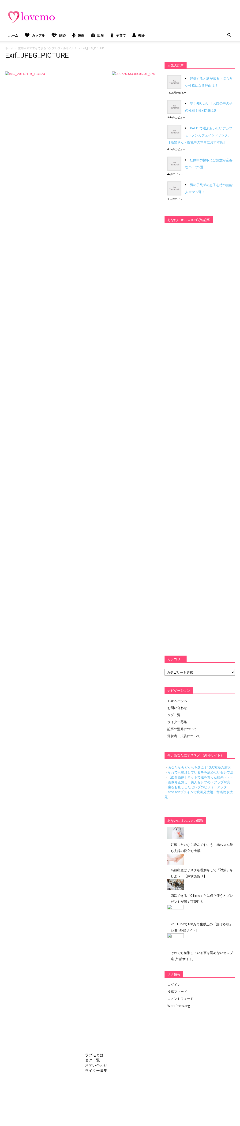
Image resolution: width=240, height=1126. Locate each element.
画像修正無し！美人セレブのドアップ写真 (199, 782)
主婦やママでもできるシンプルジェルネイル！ (47, 48)
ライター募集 (177, 722)
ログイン (173, 984)
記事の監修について (182, 729)
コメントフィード (180, 998)
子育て (121, 35)
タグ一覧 (173, 715)
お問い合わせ (177, 708)
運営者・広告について (183, 736)
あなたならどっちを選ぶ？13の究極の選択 (199, 767)
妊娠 (81, 35)
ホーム (13, 35)
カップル (38, 35)
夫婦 (141, 35)
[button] (229, 35)
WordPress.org (178, 1005)
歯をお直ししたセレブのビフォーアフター (199, 787)
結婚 (62, 35)
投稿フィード (177, 991)
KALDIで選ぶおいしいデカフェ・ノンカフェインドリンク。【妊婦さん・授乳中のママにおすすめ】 (199, 135)
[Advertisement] (200, 299)
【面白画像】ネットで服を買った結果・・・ (200, 777)
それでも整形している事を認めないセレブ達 (200, 772)
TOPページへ (177, 700)
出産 (100, 35)
